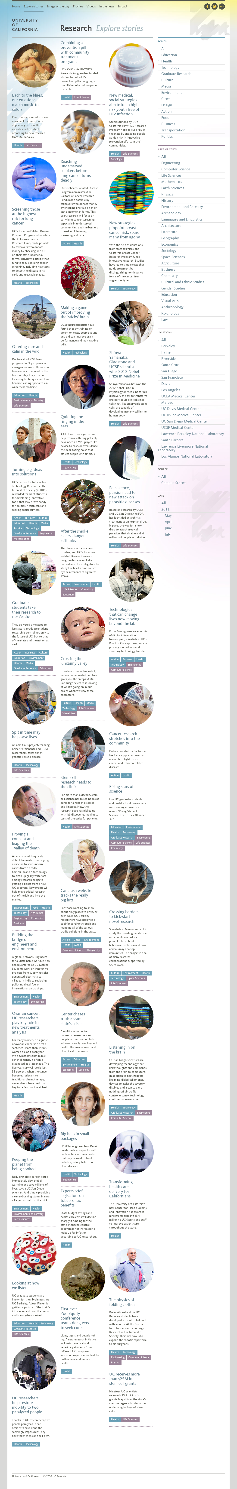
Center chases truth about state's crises (73, 1018)
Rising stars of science (121, 789)
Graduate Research (25, 533)
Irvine (166, 352)
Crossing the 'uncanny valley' (74, 661)
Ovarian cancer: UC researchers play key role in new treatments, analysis (26, 1023)
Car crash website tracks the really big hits (76, 895)
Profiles (78, 6)
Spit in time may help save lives (26, 734)
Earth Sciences (22, 1219)
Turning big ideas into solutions (27, 472)
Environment (36, 658)
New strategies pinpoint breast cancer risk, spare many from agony (124, 230)
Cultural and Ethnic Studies (182, 282)
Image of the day (58, 6)
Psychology (170, 313)
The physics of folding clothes (122, 1302)
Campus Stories (173, 483)
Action (17, 518)
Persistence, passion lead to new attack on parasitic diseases (124, 494)
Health (18, 145)
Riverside (168, 358)
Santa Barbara (172, 440)
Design (166, 105)
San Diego (169, 371)
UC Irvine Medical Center (181, 415)
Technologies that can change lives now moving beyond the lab (124, 616)
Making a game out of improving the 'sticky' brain (75, 312)
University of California (25, 1476)
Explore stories (34, 6)
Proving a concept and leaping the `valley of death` (27, 841)
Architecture (171, 225)
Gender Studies (173, 288)
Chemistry (87, 589)
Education (19, 395)
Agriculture (37, 912)
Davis (165, 383)
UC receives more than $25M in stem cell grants (124, 1379)
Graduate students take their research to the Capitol (26, 609)
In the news (107, 6)
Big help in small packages (75, 1136)
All (163, 48)
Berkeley (168, 346)
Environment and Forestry (29, 400)
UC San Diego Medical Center (184, 421)
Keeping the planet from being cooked (24, 1164)
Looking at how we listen (25, 1285)
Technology (32, 282)
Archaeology (171, 213)
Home (16, 6)
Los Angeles (170, 390)
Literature (169, 232)
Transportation (173, 130)
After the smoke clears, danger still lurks (74, 536)
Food (35, 907)
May (168, 515)
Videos (91, 6)
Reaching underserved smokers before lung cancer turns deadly (76, 171)
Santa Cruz (170, 365)
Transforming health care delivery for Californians (121, 1189)
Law (164, 319)
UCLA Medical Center (178, 396)
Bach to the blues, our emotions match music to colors (27, 102)
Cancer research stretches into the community (124, 738)
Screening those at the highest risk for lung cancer (26, 216)
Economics (37, 918)
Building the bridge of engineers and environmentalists (27, 942)
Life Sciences (33, 145)
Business (30, 518)
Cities (77, 939)
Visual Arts (68, 713)
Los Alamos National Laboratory (187, 456)
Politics (18, 528)
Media (44, 523)
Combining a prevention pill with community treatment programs (75, 52)
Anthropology (172, 307)
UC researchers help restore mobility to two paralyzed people (27, 1405)
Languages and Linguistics (182, 219)
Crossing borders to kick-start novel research (123, 916)
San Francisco (172, 377)
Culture (43, 518)
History (167, 200)
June (168, 528)
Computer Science (72, 950)
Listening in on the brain (122, 1049)
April (168, 522)
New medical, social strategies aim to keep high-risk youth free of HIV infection (124, 105)
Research (76, 30)
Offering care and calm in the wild (27, 349)
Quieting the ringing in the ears (72, 421)
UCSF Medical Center (178, 427)
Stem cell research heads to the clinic (76, 782)
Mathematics (21, 538)
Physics (115, 1362)
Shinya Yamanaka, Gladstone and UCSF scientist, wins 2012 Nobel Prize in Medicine (124, 364)
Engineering (46, 533)
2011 (165, 509)
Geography (93, 950)
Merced (167, 402)
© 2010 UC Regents (54, 1476)
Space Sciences (136, 978)
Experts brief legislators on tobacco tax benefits (72, 1198)
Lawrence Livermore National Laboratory (183, 448)
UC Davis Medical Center (181, 408)
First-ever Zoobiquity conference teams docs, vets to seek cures (75, 1318)
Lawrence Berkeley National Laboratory (192, 434)
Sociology (83, 1069)
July (168, 534)
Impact (122, 6)
